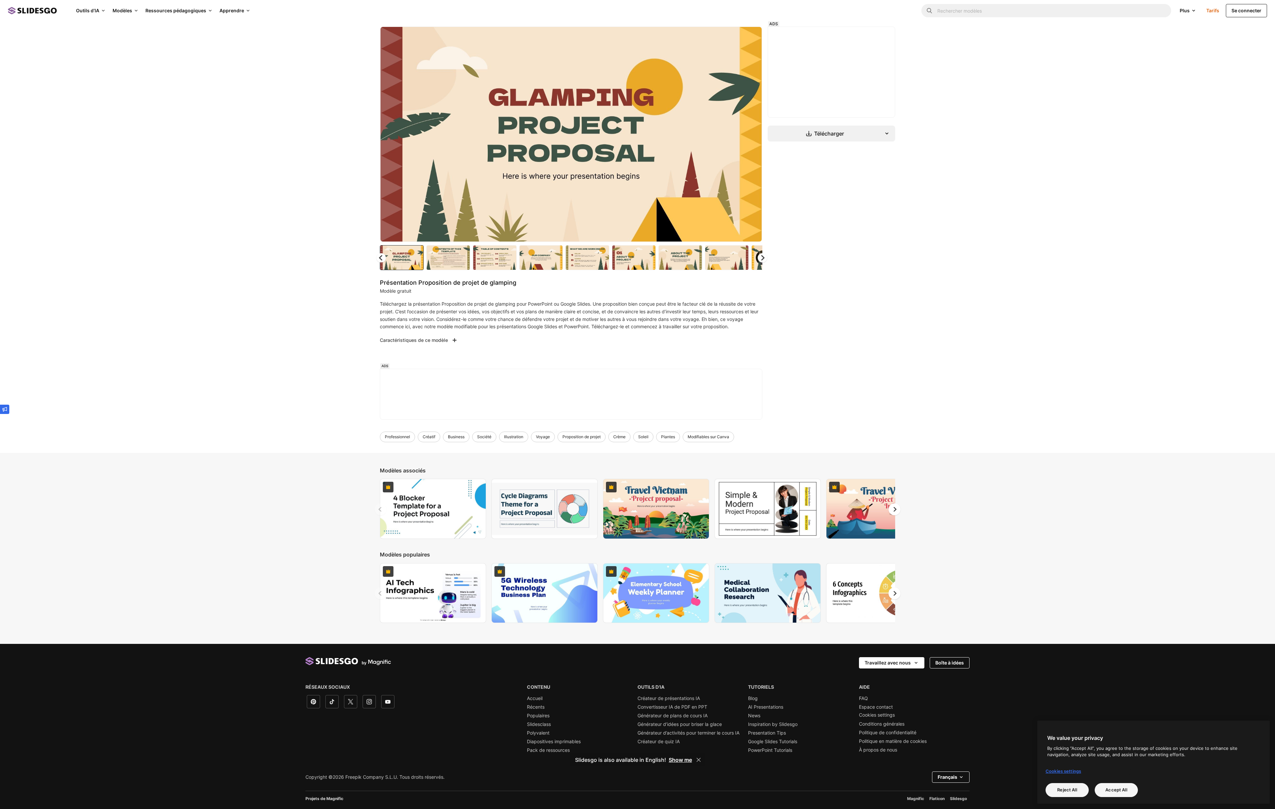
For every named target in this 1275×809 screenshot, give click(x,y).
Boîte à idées (949, 662)
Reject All (1067, 789)
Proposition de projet (581, 436)
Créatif (429, 436)
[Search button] (929, 10)
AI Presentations (765, 707)
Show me (680, 760)
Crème (619, 436)
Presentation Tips (767, 733)
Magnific (915, 798)
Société (484, 436)
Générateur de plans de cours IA (673, 715)
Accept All (1116, 789)
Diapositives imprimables (554, 741)
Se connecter (1246, 10)
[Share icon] (750, 37)
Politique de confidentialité (887, 732)
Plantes (668, 436)
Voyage (543, 436)
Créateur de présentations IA (669, 698)
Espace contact (876, 707)
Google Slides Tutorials (772, 741)
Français (947, 777)
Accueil (535, 698)
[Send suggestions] (4, 409)
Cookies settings (877, 715)
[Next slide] (752, 134)
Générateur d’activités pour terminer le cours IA (688, 733)
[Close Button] (698, 760)
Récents (536, 707)
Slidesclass (539, 724)
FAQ (863, 698)
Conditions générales (881, 724)
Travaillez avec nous (888, 662)
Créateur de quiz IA (659, 741)
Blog (753, 698)
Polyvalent (538, 733)
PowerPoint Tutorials (770, 750)
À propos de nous (878, 750)
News (754, 715)
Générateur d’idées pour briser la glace (680, 724)
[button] (762, 257)
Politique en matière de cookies (893, 741)
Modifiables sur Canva (708, 436)
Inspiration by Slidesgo (773, 724)
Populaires (538, 715)
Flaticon (937, 798)
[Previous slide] (380, 509)
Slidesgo (958, 798)
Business (456, 436)
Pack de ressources (548, 750)
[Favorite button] (733, 37)
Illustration (513, 436)
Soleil (643, 436)
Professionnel (397, 436)
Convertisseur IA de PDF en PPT (672, 707)
